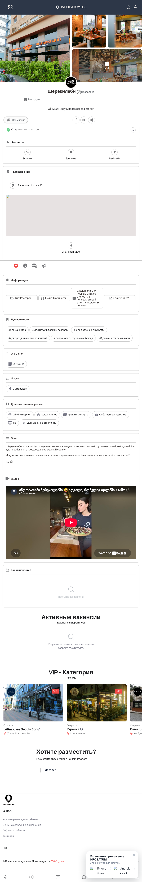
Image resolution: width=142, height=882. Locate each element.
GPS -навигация (71, 252)
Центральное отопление (41, 423)
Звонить (28, 158)
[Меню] (10, 7)
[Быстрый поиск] (126, 7)
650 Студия (57, 861)
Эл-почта (70, 158)
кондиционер (49, 415)
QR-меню (18, 364)
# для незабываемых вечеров (50, 330)
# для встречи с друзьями (89, 330)
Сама (105, 729)
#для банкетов (17, 330)
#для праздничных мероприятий (27, 338)
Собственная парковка (112, 415)
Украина (44, 729)
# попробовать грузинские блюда (73, 338)
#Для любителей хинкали (114, 338)
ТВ (14, 423)
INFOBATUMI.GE (74, 7)
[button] (31, 877)
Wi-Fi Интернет (22, 415)
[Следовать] (76, 120)
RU (6, 848)
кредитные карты (78, 415)
